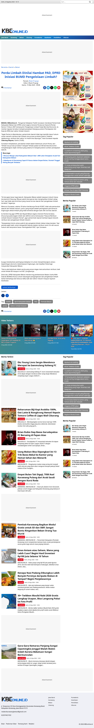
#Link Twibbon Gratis (71, 146)
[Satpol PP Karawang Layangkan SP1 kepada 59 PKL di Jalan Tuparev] (12, 330)
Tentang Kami (22, 724)
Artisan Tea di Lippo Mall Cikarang (76, 190)
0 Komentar (7, 88)
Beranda (4, 67)
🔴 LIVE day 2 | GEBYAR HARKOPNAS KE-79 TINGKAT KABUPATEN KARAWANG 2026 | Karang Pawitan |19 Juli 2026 (81, 342)
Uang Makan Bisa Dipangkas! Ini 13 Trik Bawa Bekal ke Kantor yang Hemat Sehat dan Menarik (82, 242)
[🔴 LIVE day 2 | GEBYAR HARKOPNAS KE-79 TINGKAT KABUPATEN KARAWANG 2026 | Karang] (82, 330)
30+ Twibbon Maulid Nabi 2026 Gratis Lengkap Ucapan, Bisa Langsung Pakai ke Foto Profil (39, 598)
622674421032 (6, 715)
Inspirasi (21, 461)
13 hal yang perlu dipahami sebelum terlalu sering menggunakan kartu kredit (77, 159)
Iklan (3, 724)
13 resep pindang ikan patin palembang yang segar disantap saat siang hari (77, 167)
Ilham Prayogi (34, 81)
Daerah (11, 67)
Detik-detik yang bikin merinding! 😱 (33, 339)
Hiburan (66, 37)
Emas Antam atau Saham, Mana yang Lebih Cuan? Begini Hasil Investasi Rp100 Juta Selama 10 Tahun (38, 553)
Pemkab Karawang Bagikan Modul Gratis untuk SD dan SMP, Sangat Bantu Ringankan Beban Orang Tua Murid (37, 529)
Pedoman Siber (11, 724)
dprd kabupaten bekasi (23, 302)
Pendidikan (57, 37)
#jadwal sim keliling (71, 142)
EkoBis (21, 560)
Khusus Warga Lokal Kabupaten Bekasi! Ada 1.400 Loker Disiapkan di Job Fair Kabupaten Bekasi (31, 157)
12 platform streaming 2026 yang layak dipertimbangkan (76, 152)
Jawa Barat (4, 37)
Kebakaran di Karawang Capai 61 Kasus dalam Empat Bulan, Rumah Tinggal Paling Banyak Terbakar (31, 161)
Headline (21, 484)
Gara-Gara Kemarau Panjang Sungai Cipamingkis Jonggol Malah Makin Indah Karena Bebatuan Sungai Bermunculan (37, 650)
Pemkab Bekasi (46, 302)
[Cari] (89, 1)
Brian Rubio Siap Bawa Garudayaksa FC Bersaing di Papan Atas (80, 231)
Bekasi (22, 37)
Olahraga (21, 369)
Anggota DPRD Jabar (71, 186)
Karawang (14, 37)
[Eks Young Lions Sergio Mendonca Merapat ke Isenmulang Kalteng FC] (66, 208)
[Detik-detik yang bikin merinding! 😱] (35, 330)
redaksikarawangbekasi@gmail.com (13, 712)
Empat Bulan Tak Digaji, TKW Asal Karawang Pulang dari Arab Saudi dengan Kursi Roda (82, 253)
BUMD (8, 302)
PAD (35, 302)
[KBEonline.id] (14, 31)
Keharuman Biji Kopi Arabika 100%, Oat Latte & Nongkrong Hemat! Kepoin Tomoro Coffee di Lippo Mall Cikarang (82, 219)
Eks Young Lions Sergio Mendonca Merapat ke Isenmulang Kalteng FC (79, 207)
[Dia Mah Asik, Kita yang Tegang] (59, 330)
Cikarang (29, 37)
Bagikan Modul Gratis (71, 194)
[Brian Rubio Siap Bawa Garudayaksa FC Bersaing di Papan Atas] (66, 232)
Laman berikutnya (9, 287)
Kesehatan (48, 37)
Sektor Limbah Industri (19, 306)
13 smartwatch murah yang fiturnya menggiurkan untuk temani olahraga (77, 174)
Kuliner (21, 582)
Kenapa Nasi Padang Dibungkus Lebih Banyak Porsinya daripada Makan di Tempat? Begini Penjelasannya (38, 575)
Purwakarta (38, 37)
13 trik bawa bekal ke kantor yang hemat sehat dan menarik (76, 181)
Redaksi (31, 724)
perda (5, 306)
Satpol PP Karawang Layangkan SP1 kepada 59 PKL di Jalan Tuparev (10, 340)
